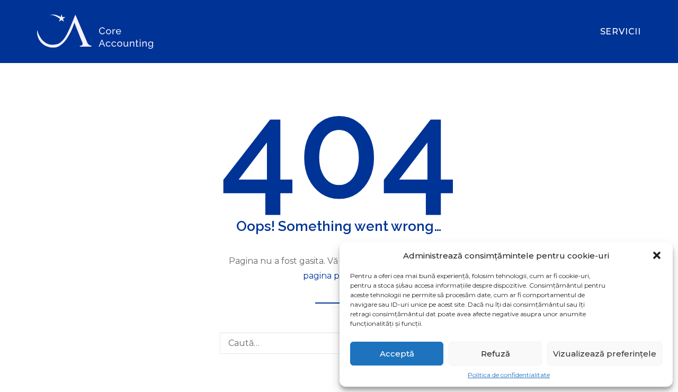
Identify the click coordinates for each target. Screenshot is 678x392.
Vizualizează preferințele (604, 354)
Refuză (495, 354)
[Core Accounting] (95, 31)
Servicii (620, 31)
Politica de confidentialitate (509, 375)
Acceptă (397, 354)
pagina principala (339, 276)
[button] (657, 255)
